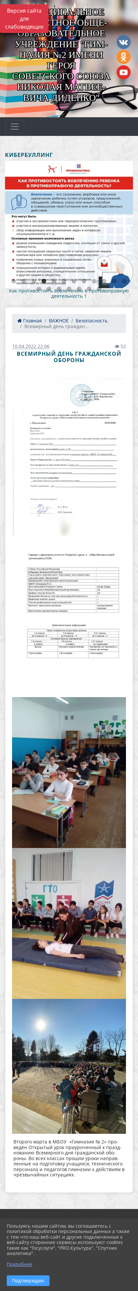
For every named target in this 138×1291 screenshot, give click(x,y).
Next (126, 229)
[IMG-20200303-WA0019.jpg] (69, 923)
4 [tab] (44, 281)
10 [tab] (104, 281)
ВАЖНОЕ (59, 320)
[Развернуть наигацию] (14, 126)
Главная (32, 320)
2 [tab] (23, 281)
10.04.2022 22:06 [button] (31, 346)
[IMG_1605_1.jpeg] (69, 1066)
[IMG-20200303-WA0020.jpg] (69, 772)
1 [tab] (13, 281)
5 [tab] (54, 281)
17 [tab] (79, 289)
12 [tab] (124, 281)
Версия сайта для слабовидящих (24, 18)
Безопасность (92, 320)
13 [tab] (39, 289)
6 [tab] (64, 281)
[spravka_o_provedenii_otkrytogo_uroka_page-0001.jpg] (69, 617)
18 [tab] (89, 289)
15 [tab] (59, 289)
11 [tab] (114, 281)
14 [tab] (49, 289)
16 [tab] (69, 289)
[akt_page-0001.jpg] (69, 457)
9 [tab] (94, 281)
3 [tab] (33, 281)
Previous (10, 229)
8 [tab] (84, 281)
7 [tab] (74, 281)
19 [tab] (99, 289)
